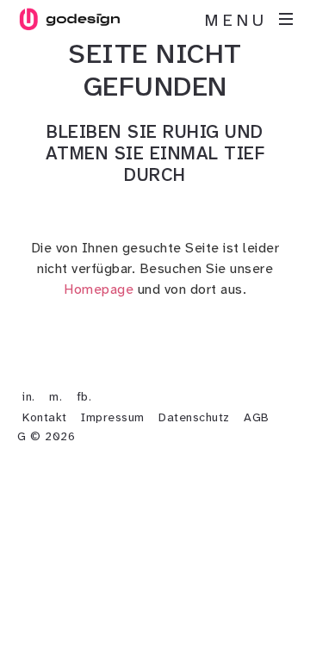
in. (28, 396)
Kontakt (44, 417)
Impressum (113, 417)
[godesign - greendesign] (69, 19)
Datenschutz (194, 417)
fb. (84, 396)
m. (55, 396)
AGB (257, 417)
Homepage (98, 289)
